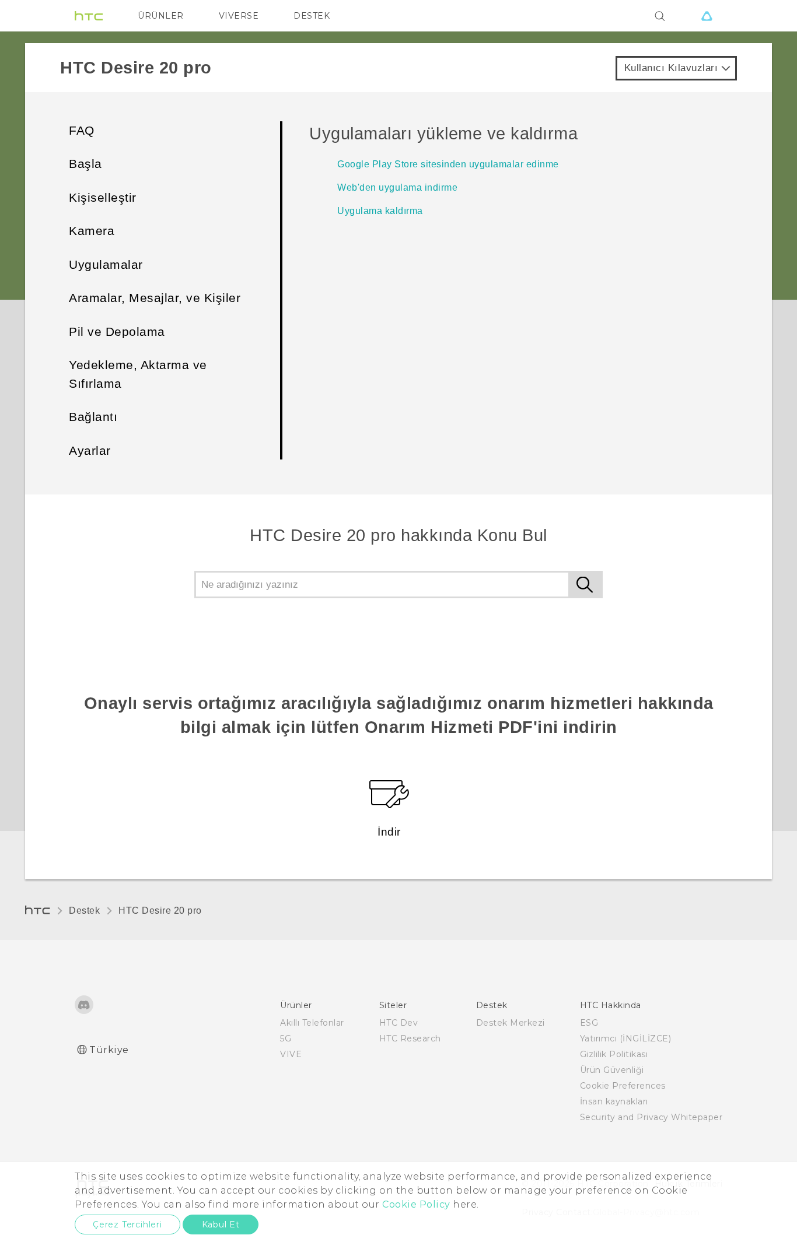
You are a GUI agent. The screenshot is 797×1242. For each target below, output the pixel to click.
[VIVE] (706, 16)
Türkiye (109, 1049)
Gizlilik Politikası (614, 1054)
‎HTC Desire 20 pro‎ (160, 910)
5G (285, 1038)
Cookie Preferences (623, 1085)
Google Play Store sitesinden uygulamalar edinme (448, 164)
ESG (589, 1023)
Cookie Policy (416, 1204)
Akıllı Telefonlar (312, 1023)
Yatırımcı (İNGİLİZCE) (626, 1038)
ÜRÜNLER (161, 15)
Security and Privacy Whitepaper (651, 1117)
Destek (84, 910)
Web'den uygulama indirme (397, 187)
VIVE (291, 1054)
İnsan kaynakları (614, 1101)
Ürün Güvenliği (612, 1070)
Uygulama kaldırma (380, 211)
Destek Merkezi (510, 1023)
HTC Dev (398, 1023)
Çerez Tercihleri (127, 1224)
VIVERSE (239, 15)
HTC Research (410, 1038)
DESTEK (311, 15)
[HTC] (89, 16)
